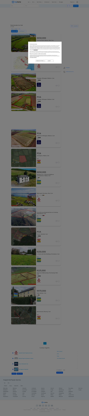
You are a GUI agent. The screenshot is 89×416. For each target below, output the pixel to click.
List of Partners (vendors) (33, 57)
